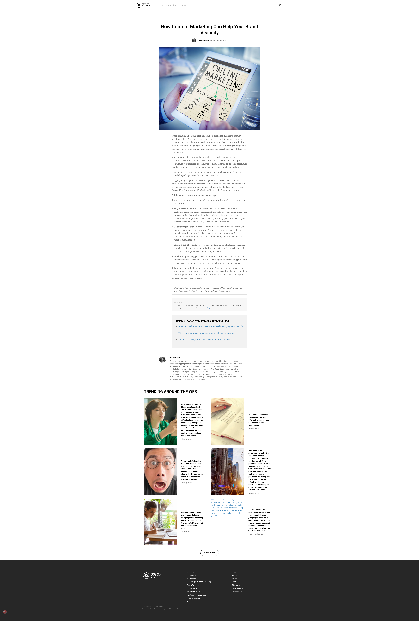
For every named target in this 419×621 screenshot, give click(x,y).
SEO (188, 601)
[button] (209, 553)
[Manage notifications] (5, 612)
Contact (235, 582)
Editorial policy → (209, 308)
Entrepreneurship (193, 592)
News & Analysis (193, 598)
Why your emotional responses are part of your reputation (206, 332)
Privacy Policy (237, 588)
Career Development (194, 575)
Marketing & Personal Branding (199, 582)
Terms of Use (237, 592)
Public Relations (193, 585)
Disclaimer (236, 585)
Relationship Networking (196, 595)
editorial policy (209, 291)
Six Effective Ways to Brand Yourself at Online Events (204, 339)
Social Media (192, 588)
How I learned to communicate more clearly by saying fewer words (210, 326)
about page (225, 291)
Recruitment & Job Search (197, 579)
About (184, 5)
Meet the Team (238, 579)
